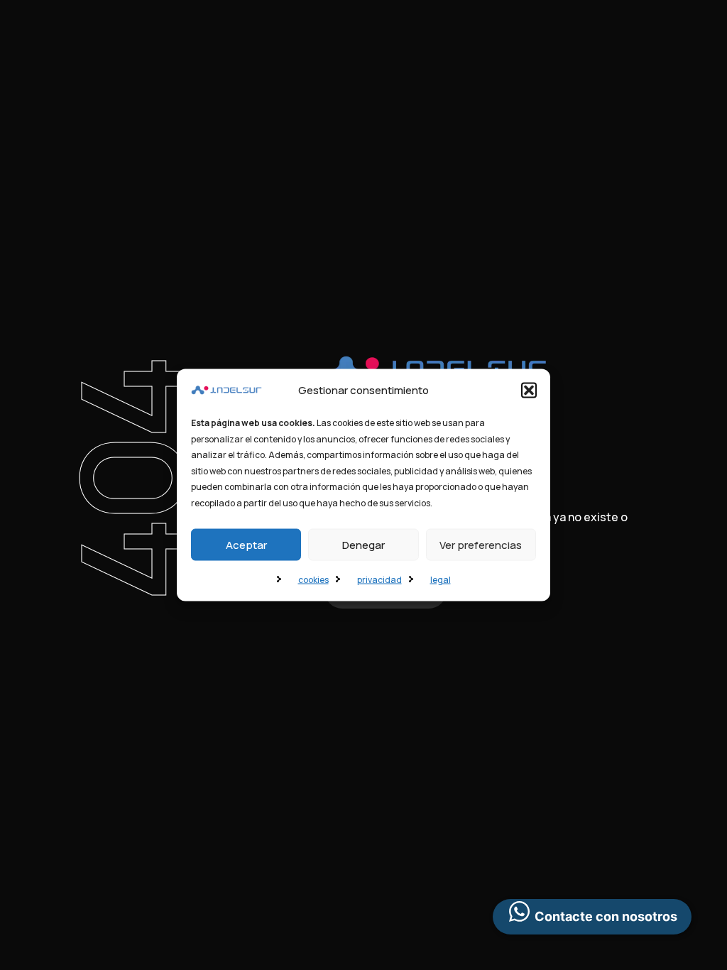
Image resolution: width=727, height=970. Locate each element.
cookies (313, 580)
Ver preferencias (480, 544)
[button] (529, 390)
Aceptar (246, 544)
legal (440, 580)
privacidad (379, 580)
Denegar (363, 544)
